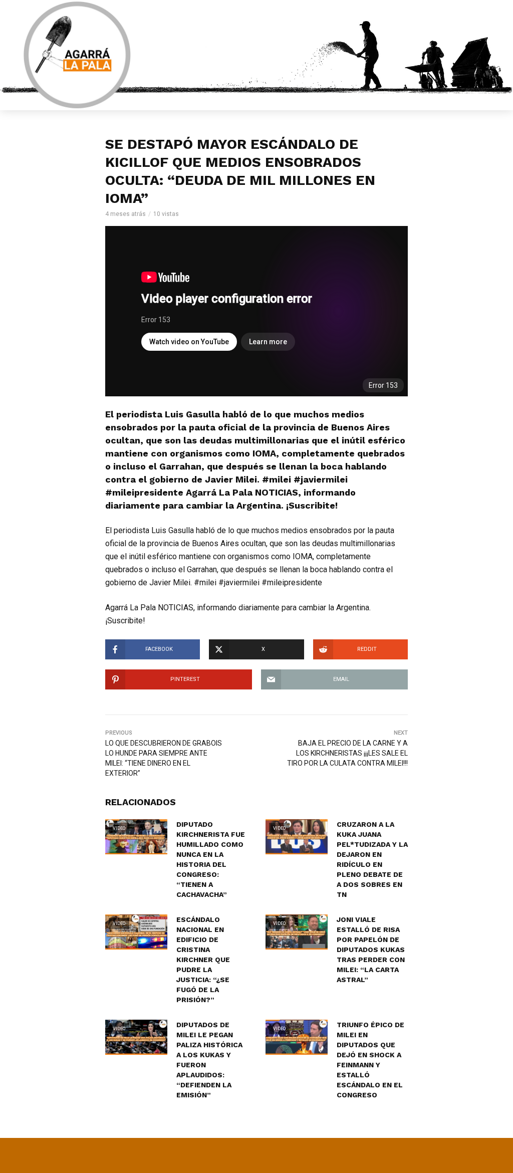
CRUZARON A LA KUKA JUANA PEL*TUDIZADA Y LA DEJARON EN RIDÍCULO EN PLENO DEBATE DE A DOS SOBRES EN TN (372, 859)
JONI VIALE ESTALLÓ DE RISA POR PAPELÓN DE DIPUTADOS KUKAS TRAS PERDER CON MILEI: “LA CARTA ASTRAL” (371, 949)
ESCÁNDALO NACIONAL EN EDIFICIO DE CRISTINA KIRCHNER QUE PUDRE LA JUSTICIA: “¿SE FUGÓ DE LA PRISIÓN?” (203, 959)
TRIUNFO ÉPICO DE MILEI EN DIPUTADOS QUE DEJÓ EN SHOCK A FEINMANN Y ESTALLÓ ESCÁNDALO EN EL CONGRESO (370, 1060)
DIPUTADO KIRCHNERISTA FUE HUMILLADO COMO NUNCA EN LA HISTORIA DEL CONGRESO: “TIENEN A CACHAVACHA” (210, 859)
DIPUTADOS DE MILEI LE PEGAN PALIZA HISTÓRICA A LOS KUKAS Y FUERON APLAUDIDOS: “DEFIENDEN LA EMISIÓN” (209, 1060)
